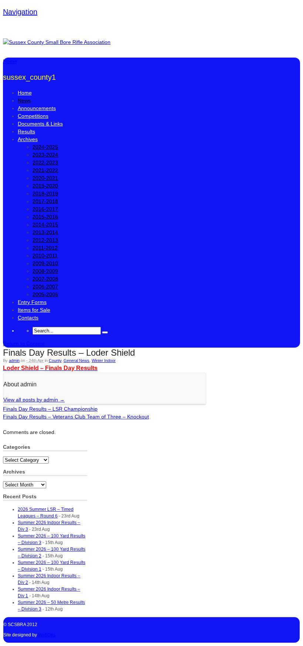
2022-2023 (45, 162)
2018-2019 (45, 193)
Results (26, 131)
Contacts (28, 318)
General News (76, 360)
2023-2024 (45, 155)
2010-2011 (45, 256)
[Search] (105, 332)
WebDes (46, 635)
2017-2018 (45, 201)
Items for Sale (34, 310)
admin (14, 360)
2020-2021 (45, 178)
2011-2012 (45, 248)
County (55, 360)
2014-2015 (45, 225)
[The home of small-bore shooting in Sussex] (56, 42)
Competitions (33, 116)
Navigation (20, 12)
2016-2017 (45, 209)
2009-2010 (45, 263)
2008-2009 (45, 271)
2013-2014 (45, 232)
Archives (28, 139)
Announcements (37, 108)
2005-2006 (45, 294)
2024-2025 (45, 147)
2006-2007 (45, 287)
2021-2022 (45, 170)
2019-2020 (45, 186)
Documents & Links (40, 124)
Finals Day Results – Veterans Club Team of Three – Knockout (76, 417)
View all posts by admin (34, 400)
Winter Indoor (104, 360)
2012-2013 (45, 240)
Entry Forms (32, 302)
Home (25, 93)
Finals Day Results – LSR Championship (50, 409)
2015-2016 (45, 217)
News (24, 100)
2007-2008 (45, 279)
